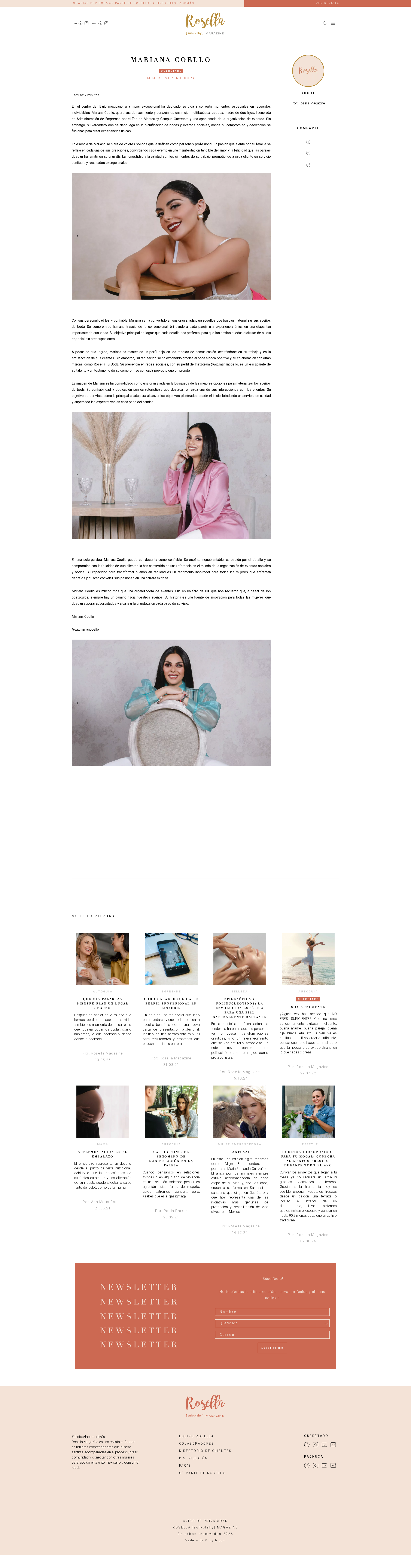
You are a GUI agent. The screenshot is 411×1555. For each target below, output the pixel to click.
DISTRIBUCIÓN (193, 1458)
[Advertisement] (308, 241)
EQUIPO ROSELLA (196, 1436)
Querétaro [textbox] (229, 1323)
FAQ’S (185, 1465)
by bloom (218, 1540)
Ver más (103, 959)
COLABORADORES (196, 1443)
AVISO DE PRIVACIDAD (205, 1521)
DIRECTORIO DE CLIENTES (205, 1451)
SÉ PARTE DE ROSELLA (202, 1473)
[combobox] (272, 1323)
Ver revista (327, 3)
